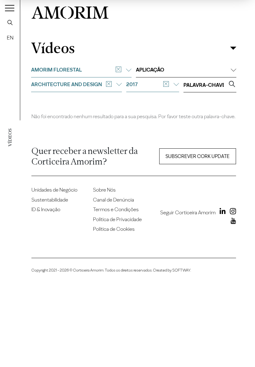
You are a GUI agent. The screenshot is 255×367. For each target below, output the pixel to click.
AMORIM (70, 11)
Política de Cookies (114, 229)
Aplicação (150, 70)
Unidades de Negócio (54, 190)
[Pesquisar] (10, 22)
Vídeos (53, 48)
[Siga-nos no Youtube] (232, 221)
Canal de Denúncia (113, 200)
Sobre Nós (104, 190)
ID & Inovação (45, 209)
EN (10, 38)
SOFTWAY (181, 270)
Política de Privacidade (117, 219)
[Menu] (9, 7)
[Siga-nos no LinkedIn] (221, 212)
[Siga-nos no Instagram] (231, 212)
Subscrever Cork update (197, 156)
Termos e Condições (116, 209)
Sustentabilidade (49, 200)
